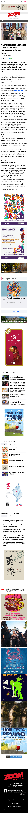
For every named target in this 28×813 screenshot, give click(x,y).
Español (25, 1)
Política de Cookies (14, 803)
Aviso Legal (8, 800)
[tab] (4, 444)
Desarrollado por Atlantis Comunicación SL (14, 810)
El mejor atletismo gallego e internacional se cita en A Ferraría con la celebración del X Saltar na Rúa (17, 402)
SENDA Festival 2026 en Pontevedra (15, 448)
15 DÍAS (10, 444)
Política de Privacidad (18, 800)
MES (15, 444)
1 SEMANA (4, 444)
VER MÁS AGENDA (14, 311)
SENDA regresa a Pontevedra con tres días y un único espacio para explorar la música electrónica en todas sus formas (17, 383)
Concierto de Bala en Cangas (16, 460)
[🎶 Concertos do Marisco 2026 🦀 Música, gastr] (14, 661)
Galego (22, 1)
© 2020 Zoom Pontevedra (14, 806)
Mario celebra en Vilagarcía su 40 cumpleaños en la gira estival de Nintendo (13, 525)
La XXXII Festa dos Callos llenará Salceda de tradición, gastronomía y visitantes (17, 396)
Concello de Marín (19, 90)
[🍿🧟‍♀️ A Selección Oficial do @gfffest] (14, 687)
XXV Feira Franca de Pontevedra (16, 466)
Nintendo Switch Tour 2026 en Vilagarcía (16, 473)
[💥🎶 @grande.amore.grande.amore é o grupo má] (14, 634)
